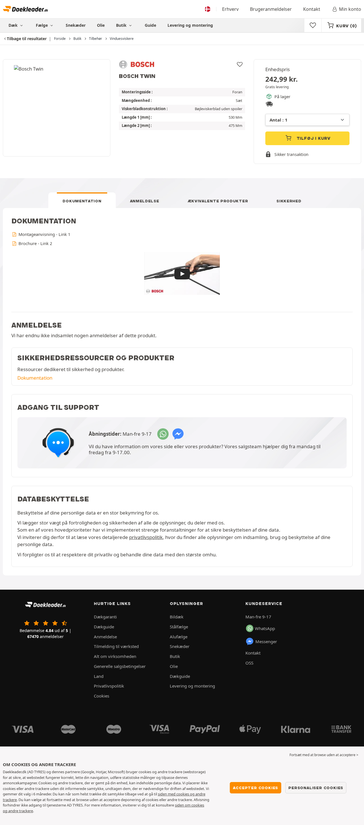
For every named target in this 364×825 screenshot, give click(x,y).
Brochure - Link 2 (34, 243)
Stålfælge (179, 626)
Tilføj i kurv (312, 138)
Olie (101, 25)
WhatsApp (265, 628)
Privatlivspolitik (109, 686)
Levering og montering (190, 25)
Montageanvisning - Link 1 (43, 234)
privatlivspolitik (146, 537)
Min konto (350, 9)
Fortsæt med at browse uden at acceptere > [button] (323, 754)
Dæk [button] (14, 25)
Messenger (266, 641)
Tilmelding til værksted (116, 646)
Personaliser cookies (315, 787)
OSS (249, 663)
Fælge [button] (42, 25)
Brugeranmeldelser (271, 9)
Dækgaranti (105, 617)
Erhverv (230, 9)
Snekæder (76, 25)
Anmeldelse (144, 201)
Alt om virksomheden (115, 656)
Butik (122, 25)
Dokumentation (82, 201)
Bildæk (176, 617)
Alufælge (178, 636)
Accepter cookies (255, 787)
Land (99, 676)
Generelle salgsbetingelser (120, 666)
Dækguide (104, 626)
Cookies (101, 696)
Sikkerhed (288, 201)
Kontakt (311, 9)
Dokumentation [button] (34, 378)
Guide (150, 25)
